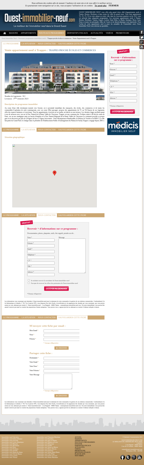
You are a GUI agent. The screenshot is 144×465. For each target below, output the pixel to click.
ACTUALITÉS (97, 33)
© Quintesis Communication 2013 (132, 437)
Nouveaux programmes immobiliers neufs (32, 38)
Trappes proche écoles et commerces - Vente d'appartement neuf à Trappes (72, 38)
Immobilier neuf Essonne (45, 450)
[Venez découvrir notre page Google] (134, 459)
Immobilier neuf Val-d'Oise (46, 454)
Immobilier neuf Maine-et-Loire (47, 442)
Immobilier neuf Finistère (45, 439)
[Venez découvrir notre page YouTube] (139, 459)
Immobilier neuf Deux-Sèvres (46, 449)
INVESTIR (78, 444)
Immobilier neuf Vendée (10, 450)
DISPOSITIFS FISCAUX (77, 33)
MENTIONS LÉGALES (82, 452)
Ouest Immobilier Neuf (9, 38)
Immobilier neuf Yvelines (10, 449)
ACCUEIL (78, 437)
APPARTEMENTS (28, 33)
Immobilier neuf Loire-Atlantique (13, 442)
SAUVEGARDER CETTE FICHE (72, 44)
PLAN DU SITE (80, 454)
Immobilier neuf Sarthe (44, 445)
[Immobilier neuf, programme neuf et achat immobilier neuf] (40, 30)
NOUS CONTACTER (47, 44)
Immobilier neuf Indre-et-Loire (47, 455)
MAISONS (13, 33)
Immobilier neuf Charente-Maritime (48, 437)
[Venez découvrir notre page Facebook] (122, 459)
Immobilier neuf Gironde (10, 440)
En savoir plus (100, 6)
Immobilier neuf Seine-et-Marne (47, 447)
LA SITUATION (28, 44)
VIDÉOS (109, 33)
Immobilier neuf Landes (9, 455)
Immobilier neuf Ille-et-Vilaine (47, 440)
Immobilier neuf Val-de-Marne (12, 454)
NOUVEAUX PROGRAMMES (51, 33)
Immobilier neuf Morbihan (10, 445)
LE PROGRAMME (11, 44)
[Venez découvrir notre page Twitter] (128, 459)
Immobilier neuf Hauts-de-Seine (12, 452)
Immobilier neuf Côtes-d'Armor (12, 439)
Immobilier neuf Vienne (9, 457)
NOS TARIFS (79, 455)
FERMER (114, 5)
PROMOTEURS (122, 33)
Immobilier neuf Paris (9, 447)
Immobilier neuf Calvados (10, 437)
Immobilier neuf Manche (10, 444)
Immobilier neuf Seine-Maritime (47, 457)
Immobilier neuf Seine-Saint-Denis (48, 452)
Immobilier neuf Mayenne (45, 444)
